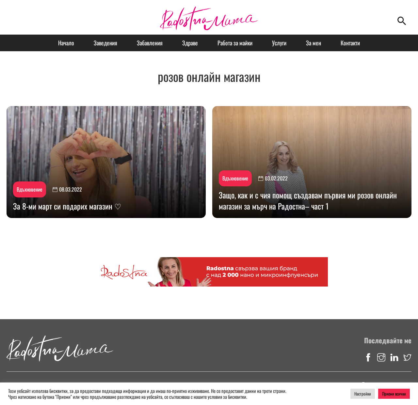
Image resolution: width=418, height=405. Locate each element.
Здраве (190, 43)
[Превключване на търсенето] (401, 20)
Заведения (105, 43)
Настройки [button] (362, 393)
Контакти (350, 43)
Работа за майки (234, 43)
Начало (66, 43)
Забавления (150, 43)
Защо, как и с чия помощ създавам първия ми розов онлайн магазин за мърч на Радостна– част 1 (308, 200)
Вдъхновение (29, 189)
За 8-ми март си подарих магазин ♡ (67, 206)
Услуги (279, 43)
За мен (313, 43)
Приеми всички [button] (394, 393)
